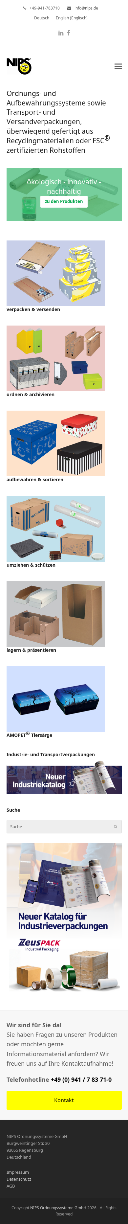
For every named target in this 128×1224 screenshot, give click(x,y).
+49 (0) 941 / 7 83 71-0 (81, 1079)
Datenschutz (19, 1179)
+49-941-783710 (45, 8)
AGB (11, 1186)
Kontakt (64, 1100)
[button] (118, 66)
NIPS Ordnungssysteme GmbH (58, 1208)
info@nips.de (86, 8)
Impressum (18, 1172)
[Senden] (115, 826)
